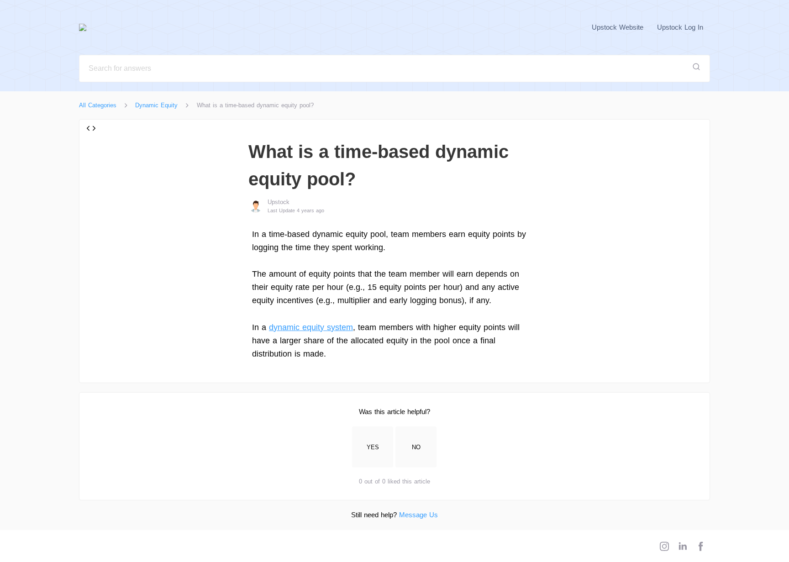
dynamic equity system (311, 327)
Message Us (418, 515)
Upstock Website (617, 27)
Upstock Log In (680, 27)
